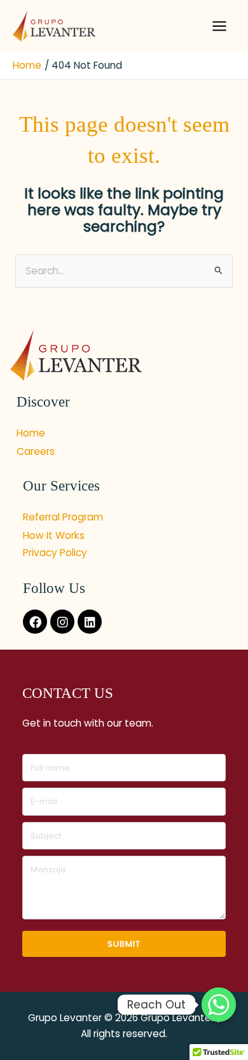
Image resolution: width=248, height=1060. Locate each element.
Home (31, 433)
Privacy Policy (55, 552)
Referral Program (63, 517)
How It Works (54, 535)
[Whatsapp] (219, 1004)
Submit (124, 944)
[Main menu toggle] (219, 25)
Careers (36, 451)
